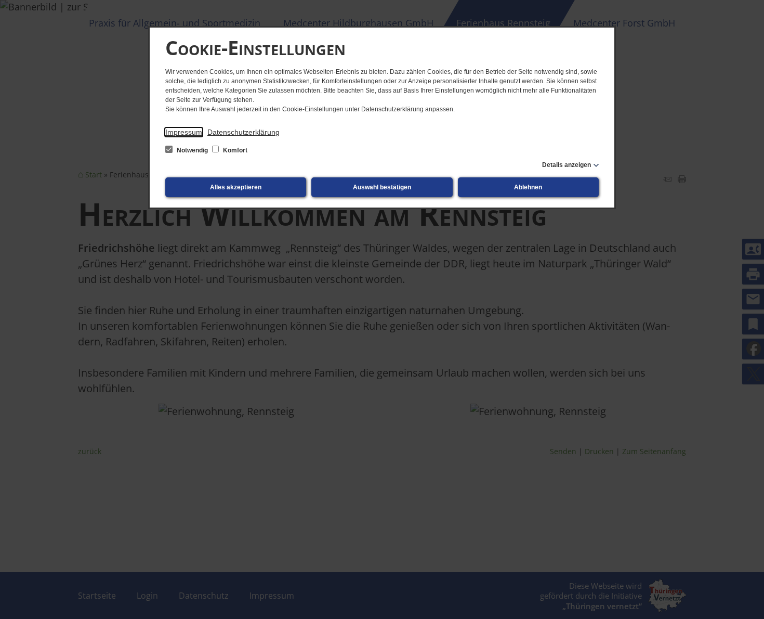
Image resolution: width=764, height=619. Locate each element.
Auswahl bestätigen (382, 187)
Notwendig (192, 150)
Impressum (183, 132)
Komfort (234, 150)
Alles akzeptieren (235, 187)
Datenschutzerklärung (243, 132)
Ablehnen (528, 187)
